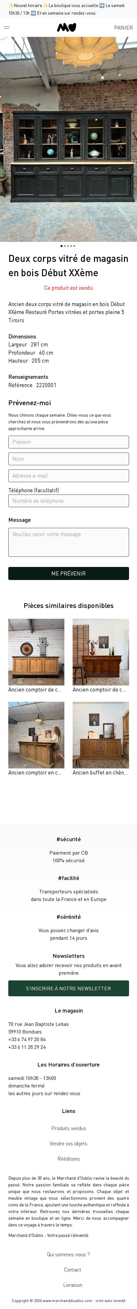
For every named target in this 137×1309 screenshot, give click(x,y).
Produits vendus (68, 1128)
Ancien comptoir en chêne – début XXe (53, 772)
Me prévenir (68, 573)
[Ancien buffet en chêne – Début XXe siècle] (101, 739)
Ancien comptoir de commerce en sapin (54, 689)
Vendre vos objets (68, 1143)
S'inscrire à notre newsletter (68, 988)
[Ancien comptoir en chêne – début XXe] (36, 739)
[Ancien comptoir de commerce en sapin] (36, 656)
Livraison (72, 1284)
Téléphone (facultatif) (33, 490)
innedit (119, 1300)
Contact (72, 1269)
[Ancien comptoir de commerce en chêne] (101, 656)
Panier (123, 27)
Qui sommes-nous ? (68, 1254)
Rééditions (68, 1158)
